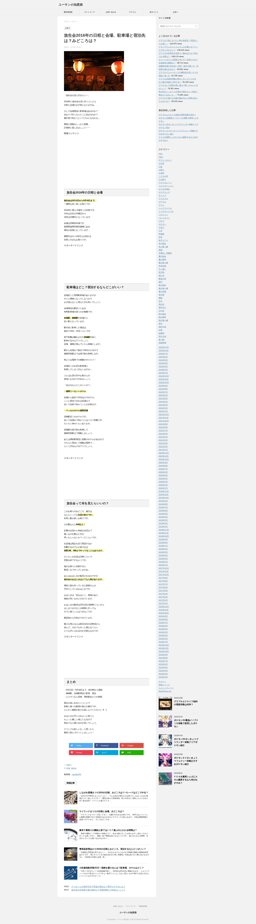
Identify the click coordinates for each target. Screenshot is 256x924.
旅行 (160, 282)
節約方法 (162, 327)
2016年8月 (163, 619)
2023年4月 (163, 363)
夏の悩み (162, 256)
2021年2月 (163, 446)
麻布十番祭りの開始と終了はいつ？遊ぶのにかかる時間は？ (108, 830)
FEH (160, 154)
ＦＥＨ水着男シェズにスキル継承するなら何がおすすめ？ (185, 780)
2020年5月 (163, 475)
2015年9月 (163, 655)
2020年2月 (163, 485)
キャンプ (162, 195)
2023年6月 (163, 357)
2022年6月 (163, 395)
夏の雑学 (162, 259)
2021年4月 (163, 440)
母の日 (161, 304)
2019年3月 (163, 520)
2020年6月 (163, 472)
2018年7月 (163, 546)
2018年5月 (163, 552)
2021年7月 (163, 430)
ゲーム (161, 205)
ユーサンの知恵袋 (71, 4)
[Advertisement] (106, 160)
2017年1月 (163, 603)
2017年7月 (163, 584)
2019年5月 (163, 514)
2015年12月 (164, 645)
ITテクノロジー (165, 160)
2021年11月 (164, 418)
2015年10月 (164, 651)
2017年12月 (164, 568)
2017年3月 (163, 597)
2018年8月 (163, 543)
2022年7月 (163, 392)
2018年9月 (163, 539)
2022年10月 (164, 382)
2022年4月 (163, 402)
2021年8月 (163, 427)
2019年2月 (163, 523)
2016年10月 (164, 613)
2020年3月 (163, 482)
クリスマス (163, 199)
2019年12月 (164, 491)
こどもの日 (163, 176)
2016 (68, 768)
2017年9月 (163, 578)
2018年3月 (163, 559)
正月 (160, 301)
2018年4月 (163, 555)
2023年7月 (163, 354)
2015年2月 (163, 677)
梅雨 (160, 298)
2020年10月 (164, 459)
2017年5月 (163, 591)
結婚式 (161, 333)
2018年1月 (163, 565)
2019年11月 (164, 494)
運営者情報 (68, 12)
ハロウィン (163, 215)
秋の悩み (162, 314)
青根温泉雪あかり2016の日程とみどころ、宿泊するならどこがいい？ (112, 849)
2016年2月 (163, 639)
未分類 (161, 295)
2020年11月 (164, 456)
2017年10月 (164, 575)
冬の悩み (162, 243)
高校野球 (162, 343)
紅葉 (160, 330)
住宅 (160, 237)
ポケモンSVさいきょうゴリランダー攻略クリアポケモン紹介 (186, 742)
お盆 (160, 167)
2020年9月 (163, 462)
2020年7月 (163, 469)
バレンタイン (164, 218)
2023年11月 (164, 350)
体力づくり (154, 12)
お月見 (161, 163)
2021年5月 (163, 437)
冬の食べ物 (163, 247)
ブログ (161, 221)
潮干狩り (162, 307)
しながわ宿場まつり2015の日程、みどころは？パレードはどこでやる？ (113, 792)
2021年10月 (164, 421)
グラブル (132, 12)
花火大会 (162, 336)
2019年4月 (163, 517)
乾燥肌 (161, 234)
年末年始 (162, 266)
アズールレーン (165, 183)
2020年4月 (163, 478)
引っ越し (162, 269)
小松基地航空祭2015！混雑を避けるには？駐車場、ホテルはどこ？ (111, 868)
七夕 (160, 231)
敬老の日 (162, 279)
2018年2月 (163, 562)
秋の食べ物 (163, 320)
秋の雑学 (162, 317)
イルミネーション (166, 186)
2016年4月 (163, 632)
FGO (161, 157)
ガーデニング (164, 192)
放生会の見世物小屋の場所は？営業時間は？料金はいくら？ (98, 890)
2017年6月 (163, 587)
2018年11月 (164, 533)
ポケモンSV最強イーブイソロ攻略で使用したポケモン (186, 723)
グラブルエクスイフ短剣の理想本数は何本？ (177, 115)
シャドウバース (165, 208)
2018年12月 (164, 530)
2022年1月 (163, 411)
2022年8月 (163, 389)
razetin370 (76, 774)
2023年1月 (163, 373)
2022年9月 (163, 386)
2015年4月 (163, 671)
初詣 (160, 250)
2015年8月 (163, 658)
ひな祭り (162, 179)
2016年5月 (163, 629)
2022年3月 (163, 405)
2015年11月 (164, 648)
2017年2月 (163, 600)
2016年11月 (164, 610)
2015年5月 (163, 667)
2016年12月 (164, 607)
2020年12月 (164, 453)
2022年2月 (163, 408)
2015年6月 (163, 664)
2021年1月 (163, 450)
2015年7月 (163, 661)
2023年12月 (164, 347)
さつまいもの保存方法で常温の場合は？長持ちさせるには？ (98, 886)
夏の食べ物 (163, 263)
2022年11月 (164, 379)
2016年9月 (163, 616)
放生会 (73, 768)
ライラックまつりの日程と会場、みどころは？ (101, 811)
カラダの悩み (164, 189)
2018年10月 (164, 536)
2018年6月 (163, 549)
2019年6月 (163, 510)
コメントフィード (166, 688)
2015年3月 (163, 674)
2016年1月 (163, 642)
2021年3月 (163, 443)
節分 (160, 323)
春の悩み (162, 285)
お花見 (161, 173)
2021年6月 (163, 434)
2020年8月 (163, 466)
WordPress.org (165, 691)
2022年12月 (164, 376)
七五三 (161, 227)
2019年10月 (164, 498)
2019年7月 (163, 507)
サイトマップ (89, 12)
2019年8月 (163, 504)
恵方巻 (161, 272)
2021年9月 (163, 424)
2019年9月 (163, 501)
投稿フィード (164, 685)
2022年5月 (163, 398)
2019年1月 (163, 527)
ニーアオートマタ (166, 211)
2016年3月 (163, 635)
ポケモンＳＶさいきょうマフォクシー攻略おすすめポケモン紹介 (185, 761)
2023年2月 (163, 370)
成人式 (161, 275)
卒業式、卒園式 (165, 253)
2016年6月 (163, 626)
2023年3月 (163, 366)
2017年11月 (164, 571)
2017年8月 (163, 581)
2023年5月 (163, 360)
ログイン (162, 682)
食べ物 (161, 339)
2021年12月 (164, 414)
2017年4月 (163, 594)
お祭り (175, 12)
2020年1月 (163, 488)
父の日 (161, 311)
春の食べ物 (163, 288)
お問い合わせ (111, 12)
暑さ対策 (162, 291)
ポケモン (162, 224)
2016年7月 (163, 623)
